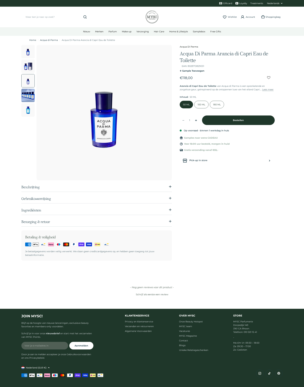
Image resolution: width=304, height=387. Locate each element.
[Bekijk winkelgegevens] (269, 160)
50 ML (186, 104)
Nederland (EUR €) (36, 367)
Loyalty (243, 3)
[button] (152, 294)
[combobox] (55, 17)
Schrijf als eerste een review (152, 294)
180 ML (217, 104)
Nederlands (273, 3)
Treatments (256, 3)
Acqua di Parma (49, 40)
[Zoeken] (85, 17)
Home (32, 40)
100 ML (201, 104)
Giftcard (227, 3)
